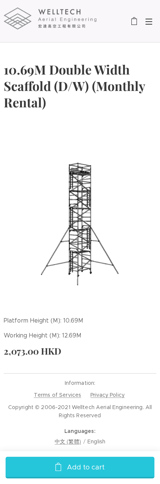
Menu (148, 21)
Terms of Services (57, 395)
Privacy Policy (107, 395)
